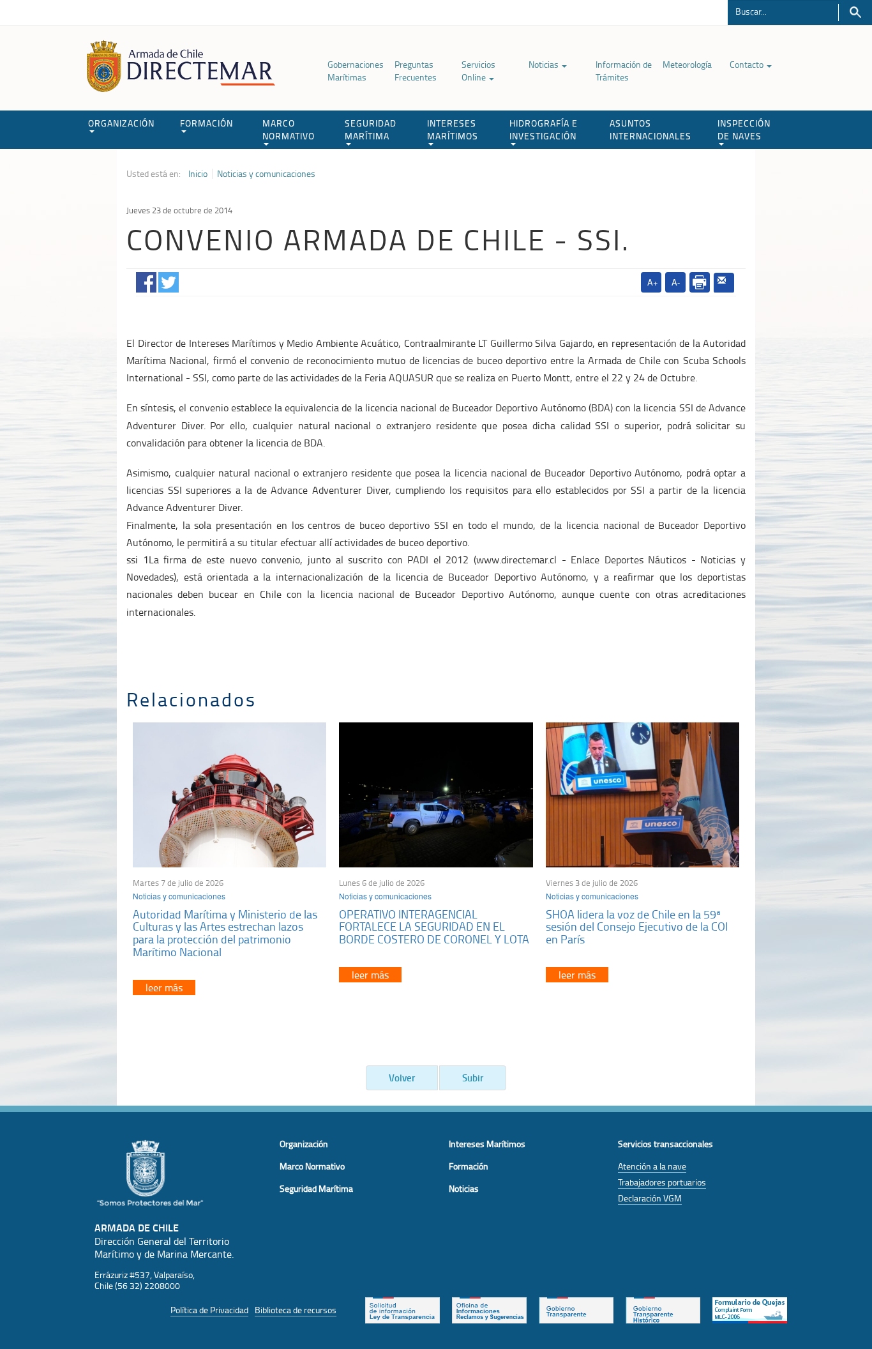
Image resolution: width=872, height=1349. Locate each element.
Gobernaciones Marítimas (355, 70)
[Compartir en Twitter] (168, 279)
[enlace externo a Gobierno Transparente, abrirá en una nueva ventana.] (576, 1309)
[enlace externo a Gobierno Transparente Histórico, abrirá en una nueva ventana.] (663, 1309)
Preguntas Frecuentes (416, 70)
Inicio (197, 174)
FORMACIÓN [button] (206, 123)
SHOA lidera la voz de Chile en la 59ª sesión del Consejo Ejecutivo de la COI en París (637, 926)
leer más (164, 987)
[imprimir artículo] (699, 282)
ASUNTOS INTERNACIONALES (650, 129)
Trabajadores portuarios (662, 1182)
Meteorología (687, 64)
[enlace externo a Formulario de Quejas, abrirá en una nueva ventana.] (749, 1309)
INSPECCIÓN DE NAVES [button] (744, 129)
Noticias (544, 64)
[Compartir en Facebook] (146, 279)
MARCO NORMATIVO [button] (288, 129)
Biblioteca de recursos (295, 1310)
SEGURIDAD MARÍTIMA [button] (370, 129)
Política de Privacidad (209, 1310)
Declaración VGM (650, 1198)
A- (676, 282)
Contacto (747, 64)
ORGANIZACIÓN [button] (121, 123)
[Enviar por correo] (724, 283)
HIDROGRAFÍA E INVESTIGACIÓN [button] (543, 129)
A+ (652, 282)
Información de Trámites (624, 70)
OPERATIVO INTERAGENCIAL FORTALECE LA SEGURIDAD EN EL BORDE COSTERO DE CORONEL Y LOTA (434, 926)
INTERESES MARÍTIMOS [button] (452, 129)
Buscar (855, 12)
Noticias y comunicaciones (266, 174)
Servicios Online (478, 70)
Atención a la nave (652, 1166)
